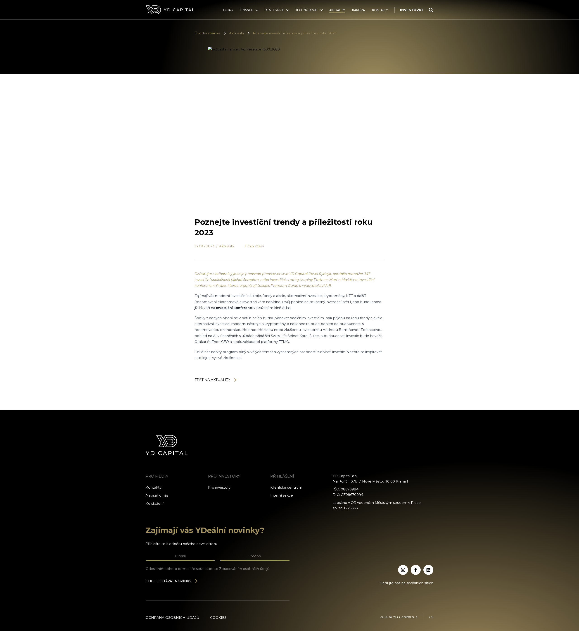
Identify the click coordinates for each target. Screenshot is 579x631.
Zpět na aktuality (212, 380)
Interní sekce (281, 495)
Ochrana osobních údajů (172, 617)
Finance (246, 10)
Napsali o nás (157, 495)
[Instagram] (403, 570)
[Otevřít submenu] (257, 10)
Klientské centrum (286, 487)
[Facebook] (416, 570)
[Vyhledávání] (431, 10)
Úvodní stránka (207, 33)
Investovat (411, 10)
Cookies (218, 617)
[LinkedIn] (428, 570)
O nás (228, 10)
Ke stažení (155, 503)
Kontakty (380, 10)
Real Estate (274, 10)
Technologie (307, 10)
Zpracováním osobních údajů (244, 568)
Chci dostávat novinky (168, 581)
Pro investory (219, 487)
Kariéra (358, 10)
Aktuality (337, 10)
